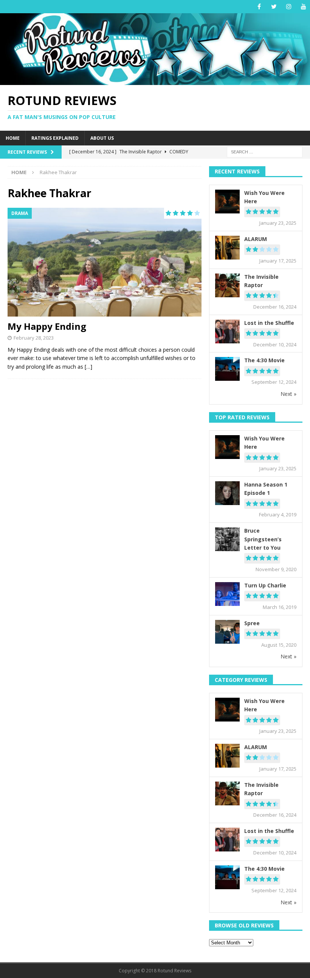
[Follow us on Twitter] (274, 6)
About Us (102, 138)
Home (13, 138)
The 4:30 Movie (264, 360)
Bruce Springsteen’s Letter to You (263, 539)
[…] (88, 366)
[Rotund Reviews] (155, 80)
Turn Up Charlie (265, 585)
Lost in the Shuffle (269, 322)
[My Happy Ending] (105, 262)
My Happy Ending (47, 326)
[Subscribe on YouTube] (303, 6)
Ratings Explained (55, 138)
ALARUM (255, 239)
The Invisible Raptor (261, 281)
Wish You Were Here (264, 197)
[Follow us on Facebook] (259, 6)
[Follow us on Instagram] (288, 6)
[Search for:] (264, 151)
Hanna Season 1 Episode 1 (265, 488)
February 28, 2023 (34, 337)
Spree (252, 623)
